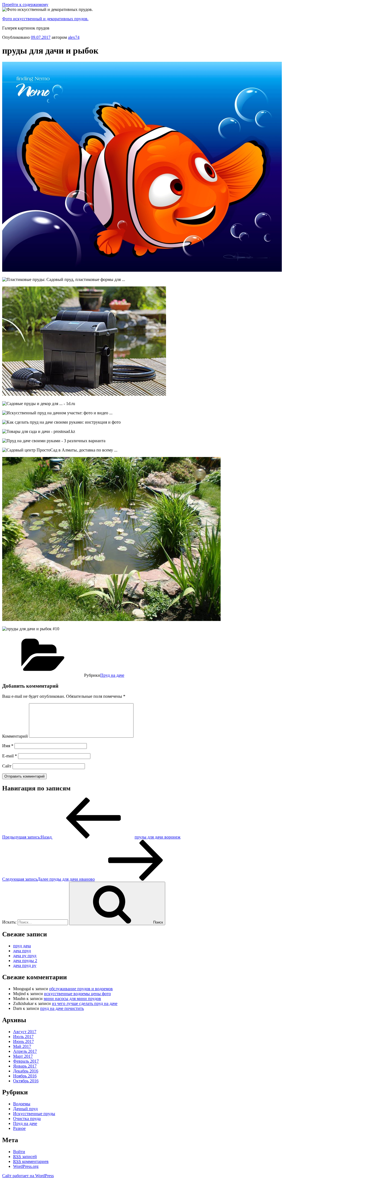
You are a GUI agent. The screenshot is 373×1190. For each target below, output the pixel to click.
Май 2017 (22, 1046)
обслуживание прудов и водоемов (81, 988)
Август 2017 (24, 1031)
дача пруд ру (24, 965)
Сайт (6, 766)
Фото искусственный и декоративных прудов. (45, 18)
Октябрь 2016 (26, 1080)
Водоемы (21, 1103)
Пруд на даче (112, 675)
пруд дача (22, 945)
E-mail (9, 756)
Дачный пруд (25, 1108)
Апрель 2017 (25, 1051)
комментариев (31, 1161)
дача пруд (22, 950)
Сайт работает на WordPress (28, 1175)
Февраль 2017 (26, 1061)
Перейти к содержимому (25, 4)
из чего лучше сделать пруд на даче (84, 1003)
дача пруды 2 (25, 960)
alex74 (73, 37)
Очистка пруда (27, 1118)
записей (25, 1156)
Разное (19, 1128)
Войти (19, 1151)
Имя (7, 745)
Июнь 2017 (23, 1041)
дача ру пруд (24, 955)
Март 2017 (23, 1056)
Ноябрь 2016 (25, 1076)
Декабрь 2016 (25, 1071)
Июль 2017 (23, 1036)
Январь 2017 (25, 1066)
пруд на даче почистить (62, 1008)
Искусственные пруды (34, 1113)
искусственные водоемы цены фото (77, 993)
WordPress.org (26, 1166)
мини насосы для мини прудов (72, 998)
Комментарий (15, 736)
